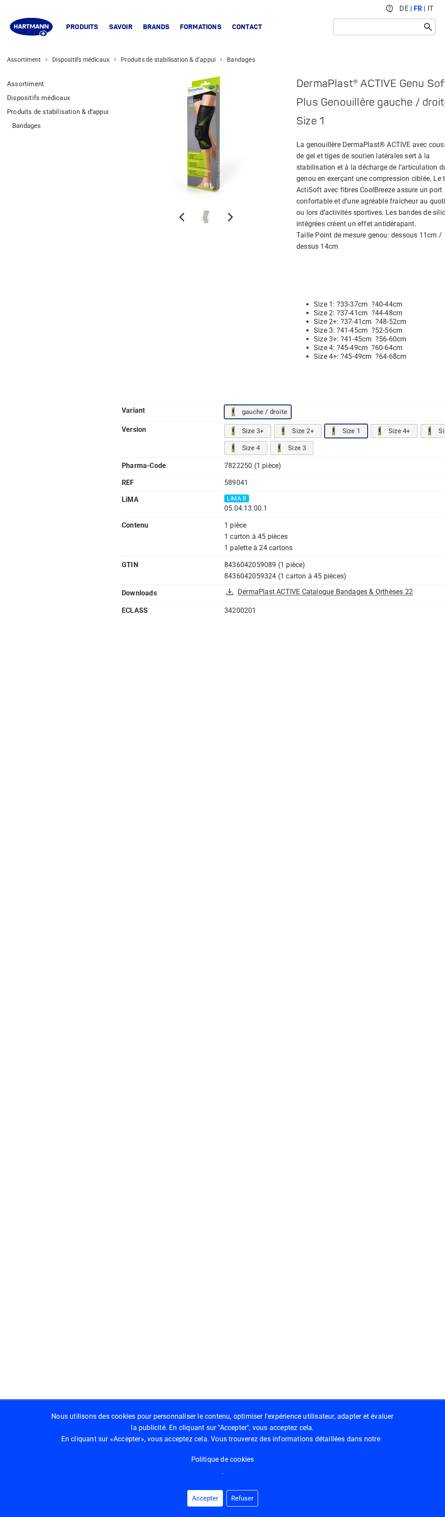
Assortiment (24, 59)
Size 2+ (303, 431)
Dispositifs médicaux (81, 59)
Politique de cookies (222, 1459)
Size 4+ (399, 431)
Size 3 (297, 448)
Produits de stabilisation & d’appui (168, 59)
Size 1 (351, 431)
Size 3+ (253, 431)
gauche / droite (264, 412)
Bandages (241, 59)
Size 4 (251, 448)
